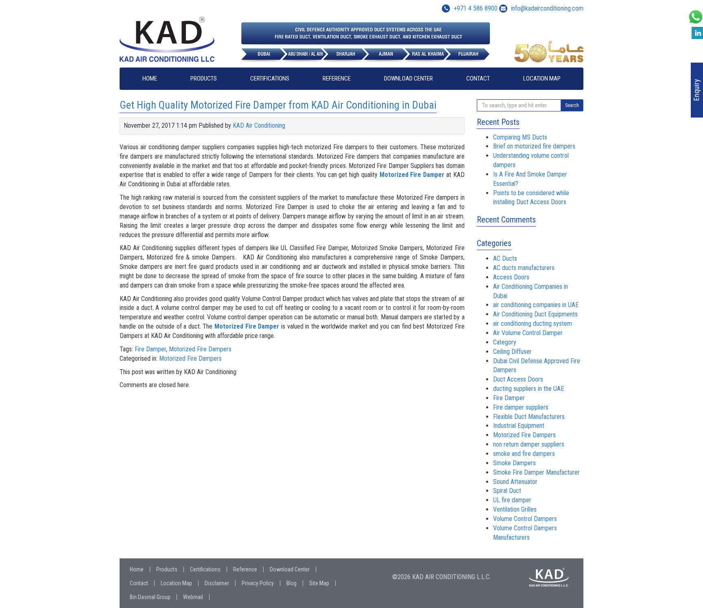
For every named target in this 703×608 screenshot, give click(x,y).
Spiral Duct (507, 491)
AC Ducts (505, 258)
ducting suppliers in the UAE (528, 388)
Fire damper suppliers (520, 407)
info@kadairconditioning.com (547, 8)
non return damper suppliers (528, 444)
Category (504, 342)
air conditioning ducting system (532, 323)
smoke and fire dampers (524, 454)
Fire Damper (150, 349)
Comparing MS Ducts (520, 137)
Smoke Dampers (514, 463)
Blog (291, 583)
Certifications (269, 78)
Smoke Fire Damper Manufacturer (536, 472)
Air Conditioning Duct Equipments (535, 314)
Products (203, 78)
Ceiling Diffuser (512, 351)
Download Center (408, 78)
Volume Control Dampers (525, 519)
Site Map (319, 583)
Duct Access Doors (518, 379)
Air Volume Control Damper (528, 333)
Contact (478, 78)
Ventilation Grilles (515, 509)
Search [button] (572, 105)
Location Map (542, 78)
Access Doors (511, 277)
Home (149, 78)
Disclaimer (217, 583)
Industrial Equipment (518, 425)
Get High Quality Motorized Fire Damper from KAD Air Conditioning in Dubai (278, 105)
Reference (337, 78)
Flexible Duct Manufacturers (529, 417)
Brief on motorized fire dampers (534, 146)
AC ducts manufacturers (524, 268)
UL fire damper (512, 500)
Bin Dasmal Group (150, 597)
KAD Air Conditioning (259, 125)
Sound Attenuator (515, 482)
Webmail (193, 597)
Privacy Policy (258, 583)
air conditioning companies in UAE (536, 305)
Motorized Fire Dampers (200, 349)
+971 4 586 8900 (475, 8)
